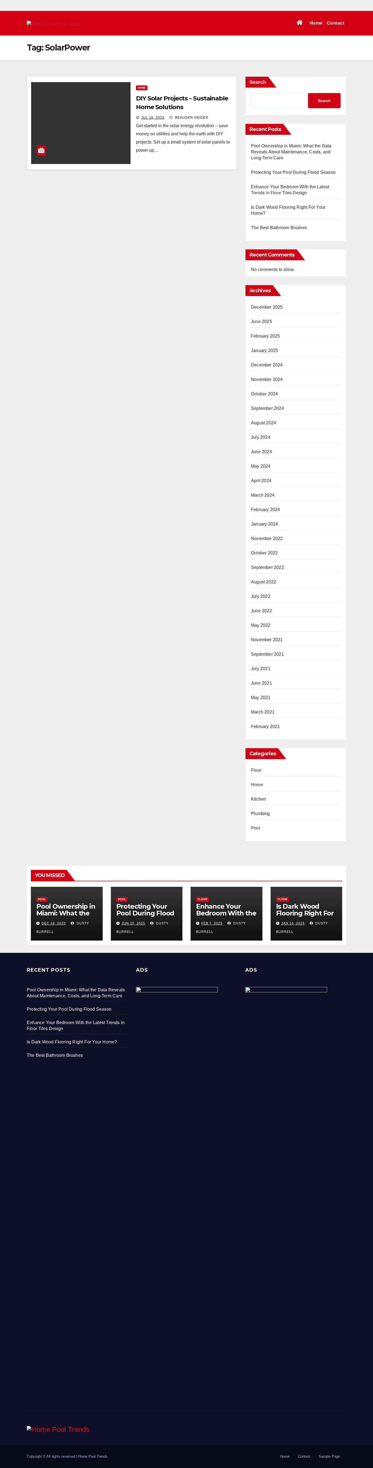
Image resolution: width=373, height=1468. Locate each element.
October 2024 (264, 394)
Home (316, 23)
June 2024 (261, 451)
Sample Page (329, 1456)
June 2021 (261, 683)
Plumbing (260, 813)
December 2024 (267, 365)
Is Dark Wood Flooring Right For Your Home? (305, 913)
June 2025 (261, 321)
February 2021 (265, 726)
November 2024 (267, 379)
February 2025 (265, 336)
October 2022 (264, 553)
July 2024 (260, 437)
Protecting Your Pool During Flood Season (293, 172)
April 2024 (261, 480)
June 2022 (261, 610)
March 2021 (262, 712)
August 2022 (263, 582)
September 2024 (267, 408)
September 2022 (267, 567)
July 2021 (260, 668)
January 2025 (264, 350)
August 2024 (263, 422)
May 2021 (261, 697)
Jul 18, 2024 (152, 118)
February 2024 (265, 509)
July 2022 (260, 596)
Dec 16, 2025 (54, 923)
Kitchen (258, 799)
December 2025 (267, 307)
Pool (255, 828)
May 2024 (261, 466)
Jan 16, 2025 (293, 923)
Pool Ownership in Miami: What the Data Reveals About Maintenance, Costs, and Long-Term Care (291, 152)
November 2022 (267, 538)
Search (258, 82)
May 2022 (261, 625)
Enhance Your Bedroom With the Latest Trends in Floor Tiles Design (226, 916)
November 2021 (267, 639)
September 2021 (267, 654)
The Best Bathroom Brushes (279, 227)
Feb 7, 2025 (212, 923)
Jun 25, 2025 (133, 923)
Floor (256, 770)
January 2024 (264, 524)
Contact (335, 23)
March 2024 (262, 495)
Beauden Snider (191, 118)
